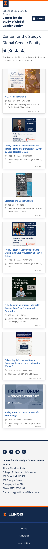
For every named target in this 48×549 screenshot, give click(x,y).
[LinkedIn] (18, 452)
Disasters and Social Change (19, 201)
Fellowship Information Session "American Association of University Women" (22, 363)
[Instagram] (11, 452)
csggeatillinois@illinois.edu (25, 492)
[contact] (22, 50)
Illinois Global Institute (14, 468)
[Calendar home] (4, 50)
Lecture (38, 166)
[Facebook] (5, 452)
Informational (35, 378)
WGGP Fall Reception (15, 96)
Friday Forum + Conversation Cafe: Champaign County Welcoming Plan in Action (23, 253)
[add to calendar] (16, 50)
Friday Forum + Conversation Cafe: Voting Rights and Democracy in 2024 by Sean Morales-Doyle (23, 149)
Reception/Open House (32, 111)
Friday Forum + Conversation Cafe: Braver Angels (22, 414)
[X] (24, 452)
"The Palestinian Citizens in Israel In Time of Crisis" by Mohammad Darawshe (22, 308)
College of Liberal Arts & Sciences (15, 12)
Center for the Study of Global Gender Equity (13, 22)
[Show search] (10, 50)
